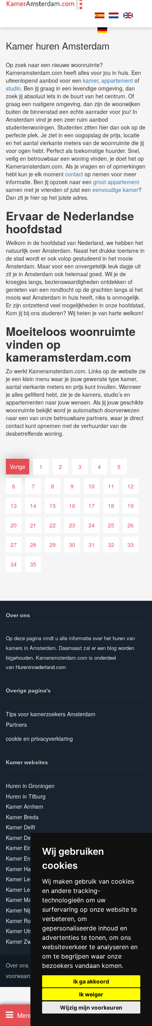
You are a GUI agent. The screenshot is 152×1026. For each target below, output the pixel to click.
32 (111, 545)
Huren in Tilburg (26, 796)
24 (91, 525)
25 (111, 525)
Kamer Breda (22, 817)
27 (14, 545)
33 (130, 545)
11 (111, 486)
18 (111, 505)
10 (91, 486)
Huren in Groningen (30, 786)
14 (33, 505)
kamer (90, 80)
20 (14, 525)
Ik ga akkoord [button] (91, 981)
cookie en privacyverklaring (39, 738)
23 (72, 525)
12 (130, 486)
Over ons (17, 965)
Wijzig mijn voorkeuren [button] (91, 1007)
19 (130, 505)
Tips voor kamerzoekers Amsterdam (50, 714)
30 (72, 545)
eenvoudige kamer (115, 189)
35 (33, 564)
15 (52, 505)
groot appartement (116, 182)
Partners (16, 724)
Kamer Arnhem (24, 806)
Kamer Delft (20, 827)
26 (130, 525)
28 (33, 545)
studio (13, 88)
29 (52, 545)
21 (33, 525)
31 (91, 545)
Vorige (17, 466)
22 (52, 525)
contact (74, 174)
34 (14, 564)
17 (91, 505)
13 (14, 505)
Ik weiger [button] (91, 994)
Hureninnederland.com (41, 667)
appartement (117, 80)
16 (72, 505)
